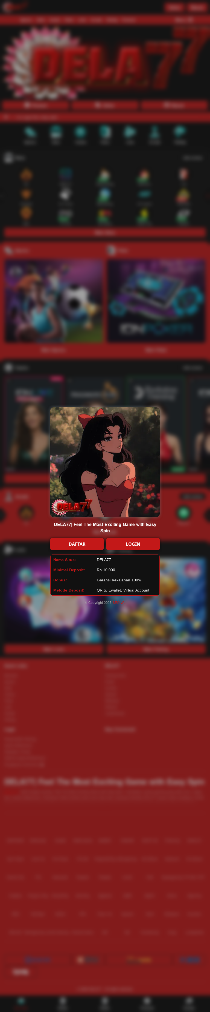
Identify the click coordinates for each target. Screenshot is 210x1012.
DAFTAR (77, 544)
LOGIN (133, 544)
